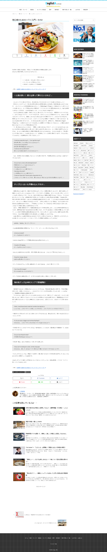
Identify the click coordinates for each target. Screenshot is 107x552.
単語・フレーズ (33, 538)
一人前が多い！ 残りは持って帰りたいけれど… (35, 80)
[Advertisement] (40, 63)
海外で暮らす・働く (66, 538)
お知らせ (80, 538)
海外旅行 (28, 372)
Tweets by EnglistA (78, 194)
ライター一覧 (53, 544)
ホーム (26, 538)
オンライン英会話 (47, 538)
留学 (53, 538)
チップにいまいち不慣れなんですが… (32, 82)
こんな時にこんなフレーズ (19, 372)
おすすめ (74, 538)
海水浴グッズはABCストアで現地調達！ (33, 84)
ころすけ (22, 391)
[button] (64, 55)
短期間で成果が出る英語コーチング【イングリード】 (31, 89)
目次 (39, 77)
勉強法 (39, 538)
